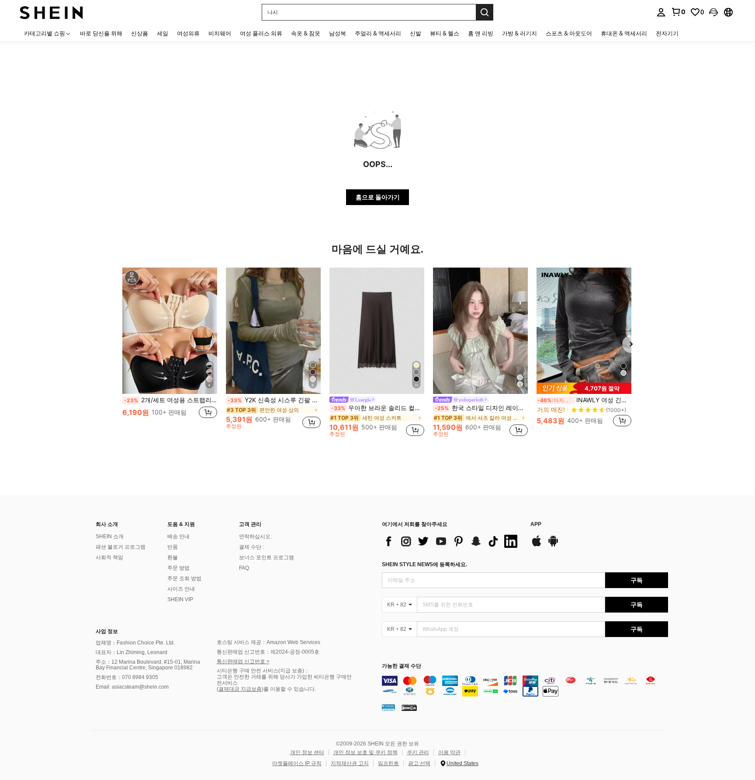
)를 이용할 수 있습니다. (289, 689)
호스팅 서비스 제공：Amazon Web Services (268, 642)
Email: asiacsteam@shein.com (132, 687)
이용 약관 (449, 752)
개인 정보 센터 (307, 752)
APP (535, 524)
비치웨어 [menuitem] (219, 33)
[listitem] (169, 352)
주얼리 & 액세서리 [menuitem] (378, 33)
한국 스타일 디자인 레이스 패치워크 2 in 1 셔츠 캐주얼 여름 (481, 407)
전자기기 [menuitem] (667, 33)
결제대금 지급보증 (240, 689)
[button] (713, 12)
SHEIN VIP (180, 599)
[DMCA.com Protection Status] (409, 707)
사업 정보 (107, 631)
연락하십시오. (255, 536)
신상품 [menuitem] (139, 33)
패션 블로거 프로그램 (120, 547)
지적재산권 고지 (350, 763)
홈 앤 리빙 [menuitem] (480, 33)
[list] (452, 541)
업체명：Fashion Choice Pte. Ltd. (135, 643)
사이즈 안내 (181, 589)
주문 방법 (178, 568)
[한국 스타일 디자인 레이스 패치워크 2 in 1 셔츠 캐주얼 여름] (480, 331)
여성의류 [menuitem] (188, 33)
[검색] (484, 12)
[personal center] (661, 12)
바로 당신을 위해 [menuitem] (101, 33)
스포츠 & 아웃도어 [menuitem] (569, 33)
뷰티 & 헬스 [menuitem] (444, 33)
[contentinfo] (525, 686)
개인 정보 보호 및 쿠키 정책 (365, 752)
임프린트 (388, 763)
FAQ (244, 568)
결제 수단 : (251, 547)
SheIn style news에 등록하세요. (424, 564)
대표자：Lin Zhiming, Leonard (131, 652)
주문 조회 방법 (184, 578)
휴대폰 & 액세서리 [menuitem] (624, 33)
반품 (172, 547)
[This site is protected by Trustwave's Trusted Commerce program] (388, 707)
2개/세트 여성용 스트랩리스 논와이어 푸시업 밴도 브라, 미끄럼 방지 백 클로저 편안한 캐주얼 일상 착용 (170, 400)
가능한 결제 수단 (401, 666)
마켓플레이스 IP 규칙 (297, 763)
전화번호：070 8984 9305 (127, 677)
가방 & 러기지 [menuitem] (519, 33)
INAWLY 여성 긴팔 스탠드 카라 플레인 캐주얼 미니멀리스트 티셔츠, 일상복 (584, 400)
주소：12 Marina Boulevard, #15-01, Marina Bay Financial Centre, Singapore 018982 (148, 665)
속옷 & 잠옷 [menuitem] (305, 33)
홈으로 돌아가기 (378, 197)
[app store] (536, 545)
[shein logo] (51, 12)
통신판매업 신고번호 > (243, 661)
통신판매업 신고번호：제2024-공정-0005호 (268, 652)
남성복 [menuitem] (337, 33)
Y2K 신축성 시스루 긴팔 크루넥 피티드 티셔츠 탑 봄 (274, 400)
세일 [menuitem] (162, 33)
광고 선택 (419, 763)
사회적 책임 (109, 557)
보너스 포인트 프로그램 (266, 557)
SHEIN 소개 (110, 536)
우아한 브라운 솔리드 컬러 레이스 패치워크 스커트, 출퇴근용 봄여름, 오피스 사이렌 (377, 407)
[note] (584, 388)
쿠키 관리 (418, 752)
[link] (678, 12)
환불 (172, 557)
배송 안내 (178, 536)
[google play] (553, 545)
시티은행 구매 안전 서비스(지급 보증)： (263, 671)
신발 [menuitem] (415, 33)
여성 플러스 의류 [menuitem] (261, 33)
